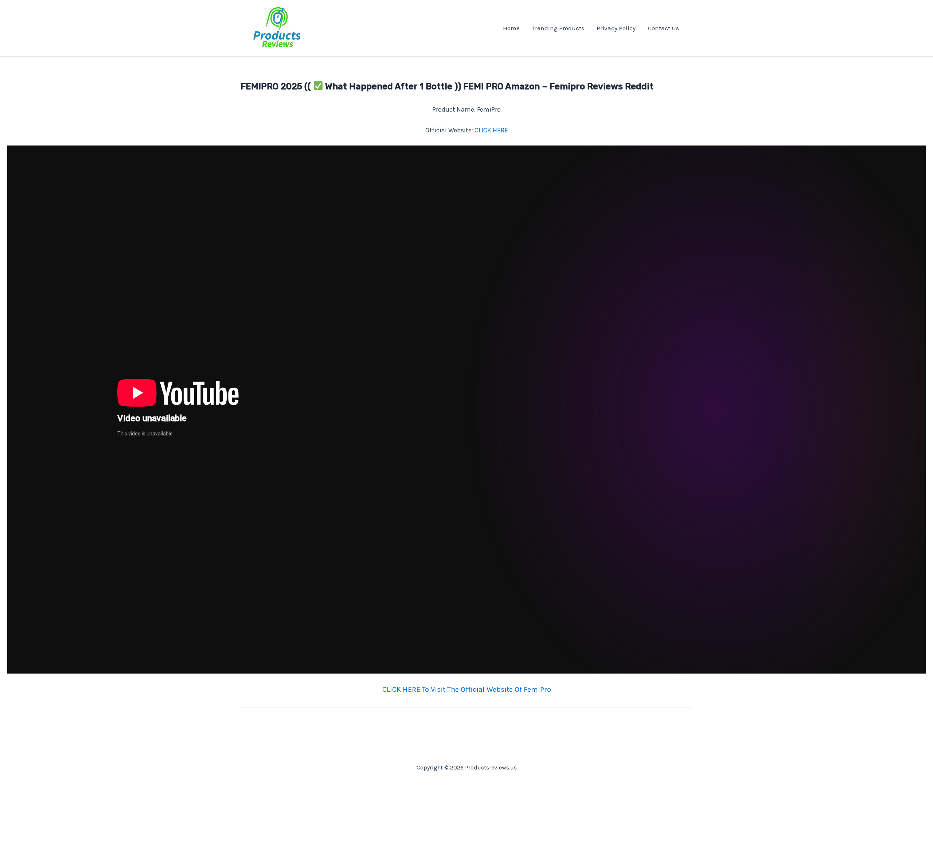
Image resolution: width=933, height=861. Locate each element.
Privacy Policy (616, 28)
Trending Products (558, 28)
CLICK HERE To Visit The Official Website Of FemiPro (466, 689)
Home (511, 28)
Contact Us (663, 28)
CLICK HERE (491, 130)
